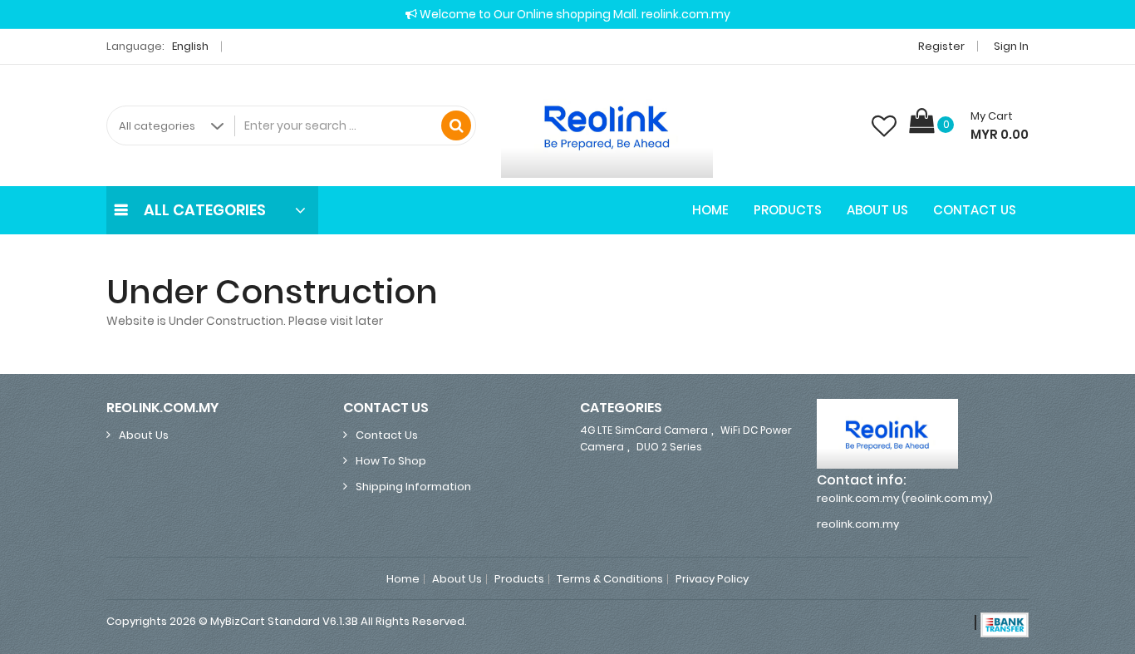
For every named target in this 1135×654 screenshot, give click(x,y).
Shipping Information (413, 486)
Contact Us (974, 210)
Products (788, 210)
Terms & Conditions (610, 579)
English (191, 46)
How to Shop (391, 461)
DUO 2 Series (669, 447)
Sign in (1011, 46)
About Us (877, 210)
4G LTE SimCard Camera (644, 430)
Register (941, 46)
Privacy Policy (712, 579)
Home (710, 210)
